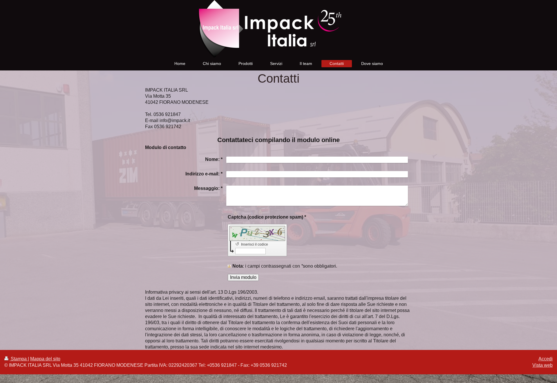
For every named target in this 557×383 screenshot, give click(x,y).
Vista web (542, 365)
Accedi (545, 358)
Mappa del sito (45, 358)
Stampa (19, 358)
